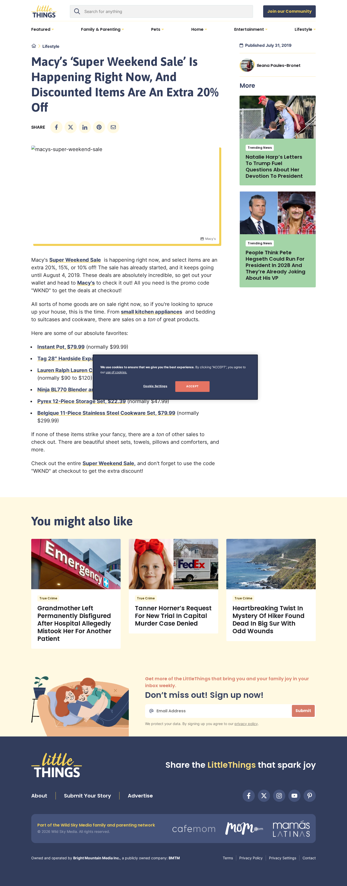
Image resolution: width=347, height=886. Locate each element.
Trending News (260, 147)
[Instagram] (279, 796)
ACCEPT (192, 386)
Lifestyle (50, 46)
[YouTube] (294, 796)
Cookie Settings (155, 386)
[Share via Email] (113, 127)
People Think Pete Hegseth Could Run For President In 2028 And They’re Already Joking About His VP (275, 265)
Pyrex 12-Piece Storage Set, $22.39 (81, 401)
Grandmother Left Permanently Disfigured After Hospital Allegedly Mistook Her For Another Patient (74, 623)
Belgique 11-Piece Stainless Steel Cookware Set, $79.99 (106, 413)
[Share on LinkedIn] (85, 127)
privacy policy (246, 723)
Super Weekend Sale (75, 260)
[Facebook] (249, 796)
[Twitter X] (264, 796)
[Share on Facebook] (56, 127)
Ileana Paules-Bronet (279, 65)
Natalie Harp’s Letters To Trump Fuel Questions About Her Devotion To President (274, 166)
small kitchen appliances (151, 312)
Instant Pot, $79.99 (61, 347)
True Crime (48, 598)
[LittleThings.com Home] (44, 11)
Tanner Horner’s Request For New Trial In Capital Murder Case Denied (173, 616)
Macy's (86, 283)
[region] (175, 377)
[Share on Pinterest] (99, 127)
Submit (303, 711)
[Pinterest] (310, 796)
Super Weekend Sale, (109, 463)
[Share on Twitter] (71, 127)
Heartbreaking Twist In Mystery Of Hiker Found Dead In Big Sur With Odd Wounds (268, 619)
